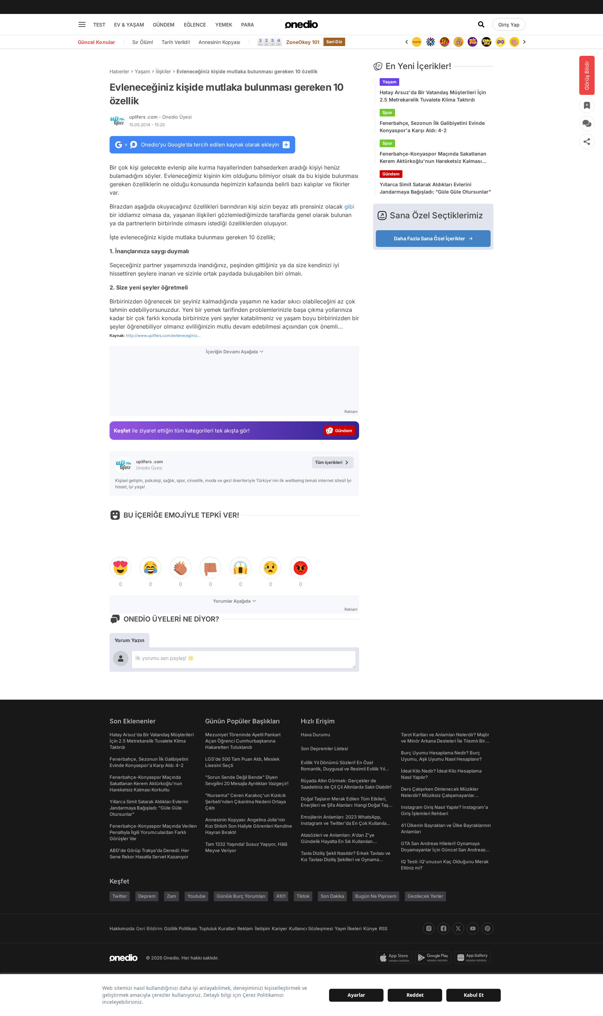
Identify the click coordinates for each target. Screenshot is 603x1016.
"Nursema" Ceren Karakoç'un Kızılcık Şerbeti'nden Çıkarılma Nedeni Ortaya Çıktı (245, 801)
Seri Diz (334, 41)
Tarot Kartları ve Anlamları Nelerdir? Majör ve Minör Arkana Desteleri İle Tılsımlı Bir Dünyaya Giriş (445, 741)
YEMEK (223, 25)
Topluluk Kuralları (217, 928)
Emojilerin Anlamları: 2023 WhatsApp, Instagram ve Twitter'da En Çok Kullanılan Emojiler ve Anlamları (345, 823)
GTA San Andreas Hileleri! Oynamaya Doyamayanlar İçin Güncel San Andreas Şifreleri (443, 850)
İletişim (262, 928)
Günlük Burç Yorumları (241, 896)
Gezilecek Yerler (425, 896)
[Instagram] (429, 928)
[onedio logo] (301, 24)
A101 (280, 896)
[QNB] (431, 41)
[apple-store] (396, 957)
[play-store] (434, 957)
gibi (349, 206)
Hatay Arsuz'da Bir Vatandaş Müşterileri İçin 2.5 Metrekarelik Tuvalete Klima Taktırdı (433, 96)
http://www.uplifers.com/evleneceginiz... (163, 335)
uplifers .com (160, 117)
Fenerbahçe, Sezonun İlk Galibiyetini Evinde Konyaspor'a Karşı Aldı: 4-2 (432, 126)
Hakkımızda (122, 928)
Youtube (196, 896)
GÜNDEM (163, 25)
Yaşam (142, 71)
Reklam (245, 928)
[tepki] (120, 568)
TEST (99, 25)
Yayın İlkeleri (348, 928)
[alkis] (514, 41)
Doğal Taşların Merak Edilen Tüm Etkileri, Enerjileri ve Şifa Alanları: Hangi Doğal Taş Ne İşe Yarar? (344, 805)
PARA (247, 25)
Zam (171, 896)
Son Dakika (332, 896)
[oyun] (500, 41)
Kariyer (279, 928)
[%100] (417, 41)
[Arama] (481, 24)
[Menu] (82, 24)
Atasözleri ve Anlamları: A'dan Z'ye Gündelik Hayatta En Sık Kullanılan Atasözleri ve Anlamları (337, 841)
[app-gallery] (473, 957)
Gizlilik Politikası (180, 928)
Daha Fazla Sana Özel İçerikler (429, 238)
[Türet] (445, 41)
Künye (370, 928)
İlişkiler (163, 71)
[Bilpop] (472, 41)
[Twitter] (458, 928)
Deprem (147, 896)
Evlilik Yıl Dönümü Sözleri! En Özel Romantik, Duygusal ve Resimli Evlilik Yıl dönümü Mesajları (343, 769)
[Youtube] (473, 928)
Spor (387, 112)
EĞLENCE (195, 25)
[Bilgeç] (459, 41)
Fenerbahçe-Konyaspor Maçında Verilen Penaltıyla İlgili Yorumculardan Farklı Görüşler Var (153, 832)
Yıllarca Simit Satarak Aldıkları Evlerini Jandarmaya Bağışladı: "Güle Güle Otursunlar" (435, 188)
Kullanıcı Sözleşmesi (311, 928)
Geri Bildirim (149, 928)
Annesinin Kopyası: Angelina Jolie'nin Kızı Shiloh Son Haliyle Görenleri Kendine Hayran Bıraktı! (248, 826)
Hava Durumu (315, 734)
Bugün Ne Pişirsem (375, 896)
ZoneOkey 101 (302, 42)
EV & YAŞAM (129, 25)
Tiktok (303, 896)
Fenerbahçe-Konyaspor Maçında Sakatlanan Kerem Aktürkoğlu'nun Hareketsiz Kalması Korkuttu (433, 158)
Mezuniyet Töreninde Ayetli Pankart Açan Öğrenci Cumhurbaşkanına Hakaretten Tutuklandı (243, 741)
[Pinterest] (487, 928)
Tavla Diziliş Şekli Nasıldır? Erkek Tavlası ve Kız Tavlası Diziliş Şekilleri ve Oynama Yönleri (345, 859)
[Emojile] (486, 41)
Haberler (119, 71)
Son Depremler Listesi (324, 748)
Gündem (391, 173)
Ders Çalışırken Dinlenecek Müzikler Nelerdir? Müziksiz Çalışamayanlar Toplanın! (439, 795)
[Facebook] (443, 928)
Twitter (119, 896)
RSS (383, 928)
